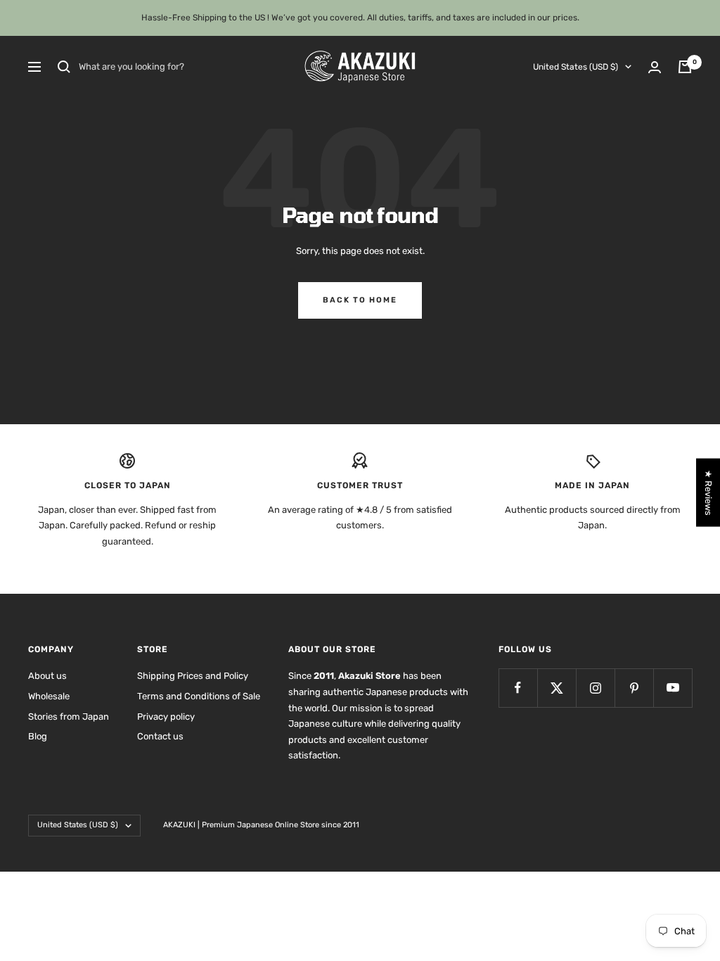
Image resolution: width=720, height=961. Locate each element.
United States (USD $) (575, 67)
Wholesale (49, 696)
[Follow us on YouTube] (672, 687)
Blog (37, 736)
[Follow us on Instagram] (595, 687)
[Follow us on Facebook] (518, 687)
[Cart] (685, 67)
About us (47, 675)
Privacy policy (166, 716)
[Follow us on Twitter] (556, 687)
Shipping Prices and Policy (192, 675)
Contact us (160, 736)
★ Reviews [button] (708, 493)
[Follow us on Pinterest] (634, 687)
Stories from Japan (68, 716)
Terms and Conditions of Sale (198, 696)
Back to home (360, 300)
